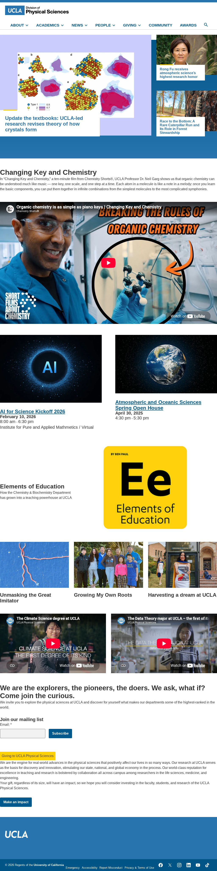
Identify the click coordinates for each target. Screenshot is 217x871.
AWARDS (188, 25)
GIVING (129, 25)
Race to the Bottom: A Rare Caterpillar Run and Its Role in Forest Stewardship (179, 127)
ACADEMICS (47, 25)
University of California (49, 865)
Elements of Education (32, 486)
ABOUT (17, 25)
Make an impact (15, 802)
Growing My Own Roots (103, 595)
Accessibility (89, 867)
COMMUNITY (160, 25)
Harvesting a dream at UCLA (182, 595)
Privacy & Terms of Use (139, 867)
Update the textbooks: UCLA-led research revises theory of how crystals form (44, 123)
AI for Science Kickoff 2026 (32, 411)
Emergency (73, 867)
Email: (6, 724)
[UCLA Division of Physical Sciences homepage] (38, 10)
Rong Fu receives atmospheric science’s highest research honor (179, 73)
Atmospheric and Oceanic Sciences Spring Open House (158, 405)
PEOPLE (103, 25)
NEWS (77, 25)
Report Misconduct (110, 867)
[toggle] (29, 24)
